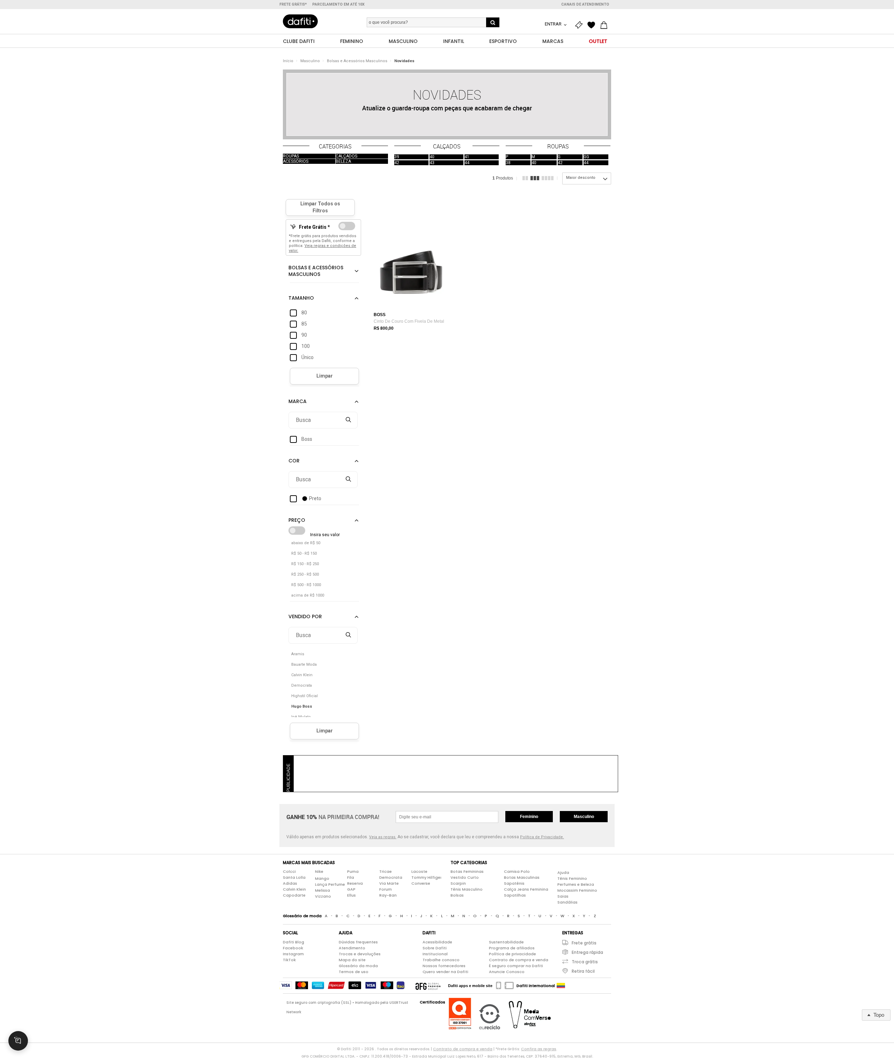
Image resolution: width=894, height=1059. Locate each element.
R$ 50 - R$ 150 (304, 553)
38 (508, 162)
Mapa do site (352, 959)
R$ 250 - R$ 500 (305, 574)
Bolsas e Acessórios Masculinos (357, 61)
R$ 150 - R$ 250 (305, 564)
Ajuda (563, 872)
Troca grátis (585, 962)
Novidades (404, 61)
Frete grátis (584, 943)
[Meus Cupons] (580, 25)
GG (586, 156)
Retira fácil (583, 971)
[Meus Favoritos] (593, 25)
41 (466, 156)
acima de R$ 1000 (307, 595)
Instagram (293, 953)
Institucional (435, 953)
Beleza (343, 161)
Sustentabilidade (506, 942)
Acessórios (295, 161)
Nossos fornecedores (444, 965)
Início (288, 61)
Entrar (554, 24)
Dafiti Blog (293, 942)
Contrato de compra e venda (518, 959)
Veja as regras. (382, 837)
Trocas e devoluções (360, 953)
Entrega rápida (587, 952)
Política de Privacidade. (542, 837)
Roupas (291, 156)
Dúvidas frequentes (358, 942)
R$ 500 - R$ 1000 (306, 585)
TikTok (289, 959)
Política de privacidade (512, 953)
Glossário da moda (358, 965)
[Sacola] (605, 25)
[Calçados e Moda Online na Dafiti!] (300, 21)
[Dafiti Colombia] (561, 985)
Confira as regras (538, 1049)
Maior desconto (580, 177)
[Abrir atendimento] (18, 1041)
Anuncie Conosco (507, 971)
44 (466, 162)
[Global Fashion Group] (428, 985)
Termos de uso (353, 971)
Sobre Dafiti (435, 947)
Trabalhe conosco (441, 959)
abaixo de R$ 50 (305, 543)
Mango (322, 878)
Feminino (529, 816)
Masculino (310, 61)
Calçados (346, 156)
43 (432, 162)
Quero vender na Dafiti (445, 971)
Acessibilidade (437, 942)
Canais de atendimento (585, 4)
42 (396, 162)
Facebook (293, 947)
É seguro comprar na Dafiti (516, 965)
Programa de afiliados (512, 947)
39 (396, 156)
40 (432, 156)
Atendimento (352, 947)
